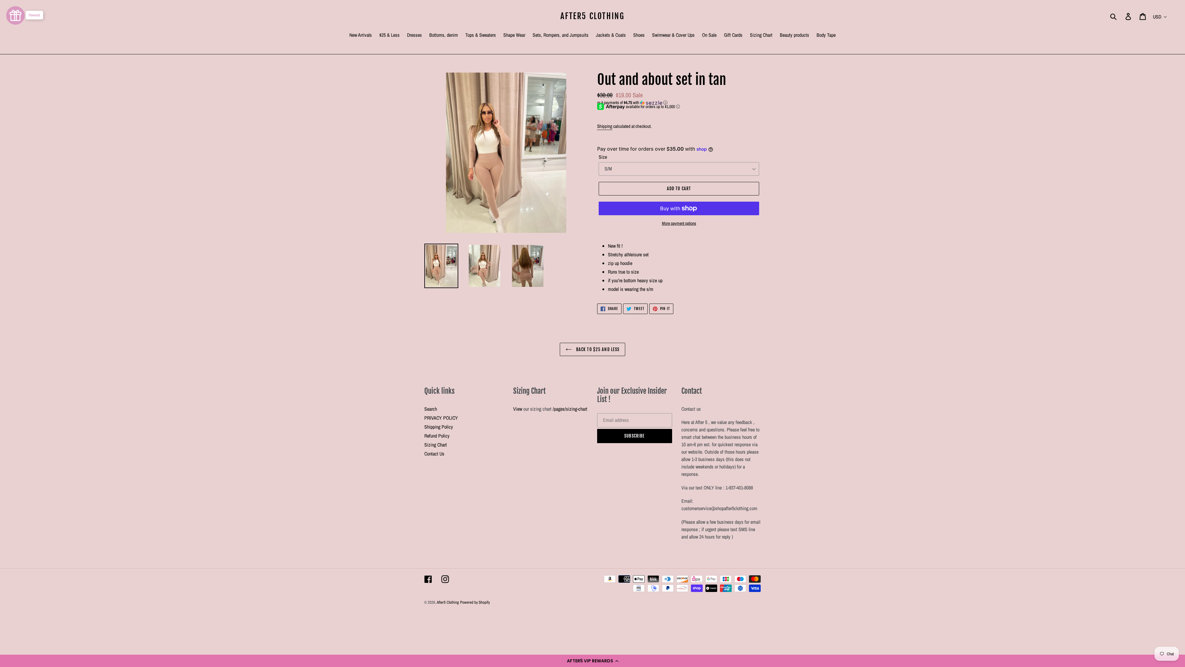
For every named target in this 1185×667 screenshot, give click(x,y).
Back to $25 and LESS (597, 349)
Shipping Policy (438, 426)
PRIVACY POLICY (441, 417)
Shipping (604, 126)
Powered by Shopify (475, 602)
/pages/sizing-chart (570, 408)
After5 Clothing (592, 16)
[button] (592, 661)
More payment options (679, 223)
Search (430, 408)
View (517, 408)
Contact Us (434, 453)
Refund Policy (437, 435)
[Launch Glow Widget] (15, 15)
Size (603, 156)
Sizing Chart (435, 444)
